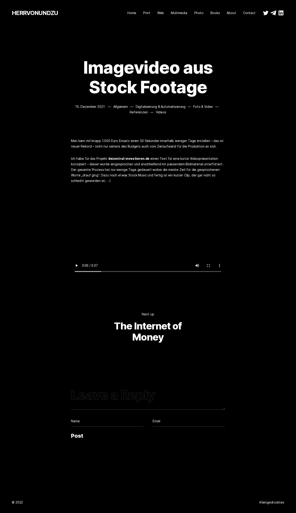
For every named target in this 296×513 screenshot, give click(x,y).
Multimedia (179, 13)
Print (146, 13)
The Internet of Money (148, 331)
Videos (161, 112)
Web (160, 13)
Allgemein (120, 107)
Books (215, 13)
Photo (199, 13)
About (231, 13)
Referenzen (139, 112)
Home (131, 13)
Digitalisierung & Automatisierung (160, 107)
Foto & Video (203, 107)
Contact (249, 13)
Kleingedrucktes (271, 502)
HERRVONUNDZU (35, 12)
